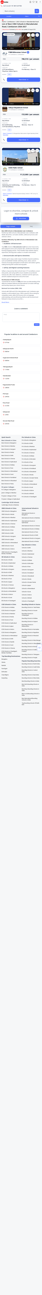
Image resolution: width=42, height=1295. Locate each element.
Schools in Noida (26, 579)
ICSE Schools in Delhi (7, 639)
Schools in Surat (26, 591)
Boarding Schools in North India (31, 664)
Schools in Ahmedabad (28, 588)
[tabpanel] (21, 266)
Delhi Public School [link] (15, 168)
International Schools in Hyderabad (28, 521)
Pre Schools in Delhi (27, 443)
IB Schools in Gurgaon (8, 569)
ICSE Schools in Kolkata (8, 607)
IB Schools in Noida (7, 560)
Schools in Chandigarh (28, 601)
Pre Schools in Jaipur (27, 481)
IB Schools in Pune (7, 579)
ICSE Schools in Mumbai (8, 613)
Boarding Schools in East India (30, 675)
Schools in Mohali (27, 598)
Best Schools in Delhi (7, 455)
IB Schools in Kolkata (7, 566)
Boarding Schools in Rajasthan (30, 632)
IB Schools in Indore (7, 594)
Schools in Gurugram (28, 569)
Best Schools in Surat (7, 474)
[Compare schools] (39, 647)
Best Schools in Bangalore (9, 443)
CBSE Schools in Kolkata (8, 527)
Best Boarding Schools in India (30, 681)
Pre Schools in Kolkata (28, 456)
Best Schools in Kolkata (8, 465)
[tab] (31, 226)
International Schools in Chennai (31, 526)
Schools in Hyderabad (28, 554)
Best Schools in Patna (8, 484)
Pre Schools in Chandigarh (29, 497)
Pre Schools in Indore (28, 490)
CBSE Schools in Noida (8, 514)
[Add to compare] (37, 35)
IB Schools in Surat (7, 597)
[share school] (33, 35)
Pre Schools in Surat (27, 487)
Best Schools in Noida (8, 452)
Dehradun (4, 672)
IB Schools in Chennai (8, 585)
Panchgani (4, 668)
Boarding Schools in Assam (29, 610)
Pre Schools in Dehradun (29, 459)
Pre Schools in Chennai (28, 453)
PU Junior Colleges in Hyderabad (11, 499)
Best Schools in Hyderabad (9, 462)
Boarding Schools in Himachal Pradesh (30, 636)
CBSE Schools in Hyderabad (9, 520)
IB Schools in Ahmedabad (9, 591)
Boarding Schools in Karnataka (30, 629)
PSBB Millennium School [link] (17, 52)
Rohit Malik (18, 29)
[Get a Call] (4, 79)
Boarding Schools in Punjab (29, 657)
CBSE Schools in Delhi (8, 533)
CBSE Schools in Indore (8, 549)
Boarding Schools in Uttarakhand (31, 643)
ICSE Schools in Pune (7, 620)
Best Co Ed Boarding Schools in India (30, 694)
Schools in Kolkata (27, 560)
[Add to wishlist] (28, 35)
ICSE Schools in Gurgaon (8, 610)
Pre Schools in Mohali (28, 493)
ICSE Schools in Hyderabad (9, 623)
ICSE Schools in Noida (8, 617)
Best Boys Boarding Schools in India (30, 689)
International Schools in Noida (30, 541)
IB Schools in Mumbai (8, 575)
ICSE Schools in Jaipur (8, 626)
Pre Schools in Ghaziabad (29, 471)
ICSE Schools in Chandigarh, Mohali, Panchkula (9, 652)
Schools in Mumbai (27, 551)
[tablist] (21, 226)
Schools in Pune (26, 566)
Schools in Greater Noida (29, 582)
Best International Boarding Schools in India (29, 699)
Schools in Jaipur (26, 585)
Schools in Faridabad (28, 573)
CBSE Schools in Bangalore (9, 511)
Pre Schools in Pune (27, 462)
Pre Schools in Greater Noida (30, 478)
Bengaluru (4, 659)
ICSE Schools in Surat (7, 645)
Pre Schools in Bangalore (29, 440)
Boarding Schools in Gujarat (30, 621)
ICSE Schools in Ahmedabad (9, 635)
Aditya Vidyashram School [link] (18, 108)
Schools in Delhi (26, 548)
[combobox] (19, 11)
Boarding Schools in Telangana (30, 654)
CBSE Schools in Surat (8, 546)
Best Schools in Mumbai (8, 446)
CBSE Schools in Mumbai (8, 517)
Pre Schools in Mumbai (28, 446)
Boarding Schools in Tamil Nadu (31, 607)
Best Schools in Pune (7, 468)
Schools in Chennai (27, 557)
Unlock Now (22, 218)
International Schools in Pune (30, 532)
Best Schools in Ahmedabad (9, 471)
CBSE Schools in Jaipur (8, 539)
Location (9, 16)
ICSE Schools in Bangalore (9, 632)
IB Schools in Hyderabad (8, 563)
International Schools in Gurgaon (31, 538)
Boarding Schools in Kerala (29, 646)
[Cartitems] (36, 2)
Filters (27, 16)
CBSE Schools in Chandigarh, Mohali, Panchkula (10, 552)
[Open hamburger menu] (40, 2)
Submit (37, 324)
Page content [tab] (10, 226)
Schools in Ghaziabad (28, 576)
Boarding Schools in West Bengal (31, 640)
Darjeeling (4, 678)
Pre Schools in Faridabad (29, 468)
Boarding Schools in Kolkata (30, 618)
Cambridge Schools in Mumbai (10, 505)
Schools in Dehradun (27, 563)
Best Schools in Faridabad (9, 477)
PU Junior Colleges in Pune (9, 496)
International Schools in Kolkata (30, 529)
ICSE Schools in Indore (8, 629)
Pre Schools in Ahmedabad (29, 484)
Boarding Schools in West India (30, 678)
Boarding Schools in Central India (29, 671)
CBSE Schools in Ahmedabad (10, 542)
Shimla (3, 662)
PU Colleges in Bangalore (9, 489)
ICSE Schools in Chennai (8, 648)
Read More (5, 302)
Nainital (4, 665)
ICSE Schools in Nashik (8, 642)
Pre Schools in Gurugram (29, 465)
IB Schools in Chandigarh (9, 600)
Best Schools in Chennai (8, 458)
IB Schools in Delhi (7, 572)
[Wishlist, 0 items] (33, 2)
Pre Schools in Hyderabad (29, 449)
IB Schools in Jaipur (7, 582)
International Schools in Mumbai (31, 518)
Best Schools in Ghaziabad (9, 480)
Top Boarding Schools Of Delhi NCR (30, 703)
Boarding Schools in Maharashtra (27, 625)
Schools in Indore (27, 595)
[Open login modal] (30, 2)
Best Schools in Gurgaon (8, 449)
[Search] (37, 11)
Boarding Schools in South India (31, 667)
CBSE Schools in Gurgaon (9, 536)
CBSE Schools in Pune (7, 530)
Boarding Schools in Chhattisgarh (27, 614)
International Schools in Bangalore (28, 514)
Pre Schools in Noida (27, 475)
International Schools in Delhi (30, 535)
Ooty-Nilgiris (5, 675)
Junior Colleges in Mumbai (9, 493)
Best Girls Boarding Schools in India (30, 685)
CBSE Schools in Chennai (8, 524)
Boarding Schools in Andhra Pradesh (30, 650)
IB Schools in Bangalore (8, 588)
